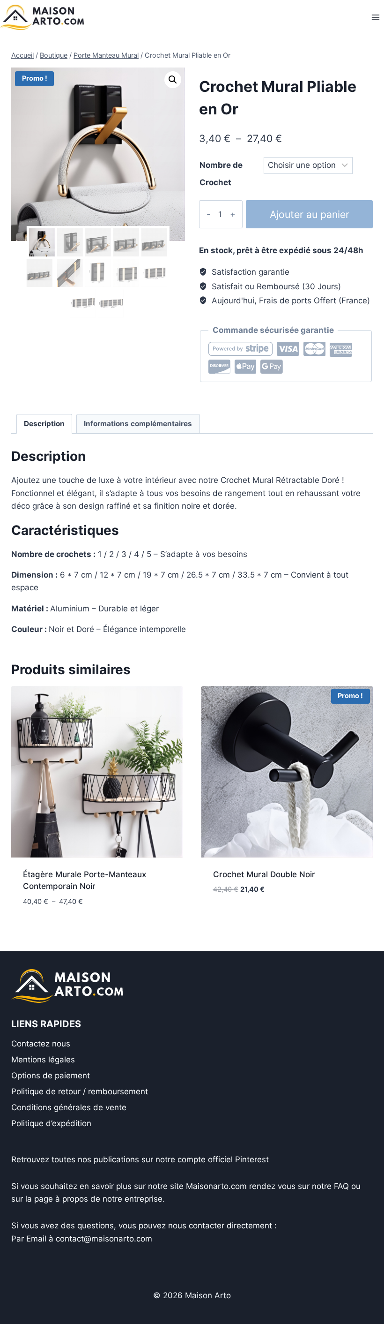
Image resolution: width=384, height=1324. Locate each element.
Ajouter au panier (309, 214)
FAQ (341, 1186)
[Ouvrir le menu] (375, 17)
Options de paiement (50, 1075)
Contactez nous (40, 1043)
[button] (172, 79)
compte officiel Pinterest (223, 1159)
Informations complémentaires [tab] (138, 423)
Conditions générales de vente (68, 1107)
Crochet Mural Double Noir (264, 874)
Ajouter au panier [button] (248, 917)
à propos (71, 1199)
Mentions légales (43, 1059)
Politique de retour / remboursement (79, 1091)
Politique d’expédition (51, 1123)
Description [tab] (44, 423)
